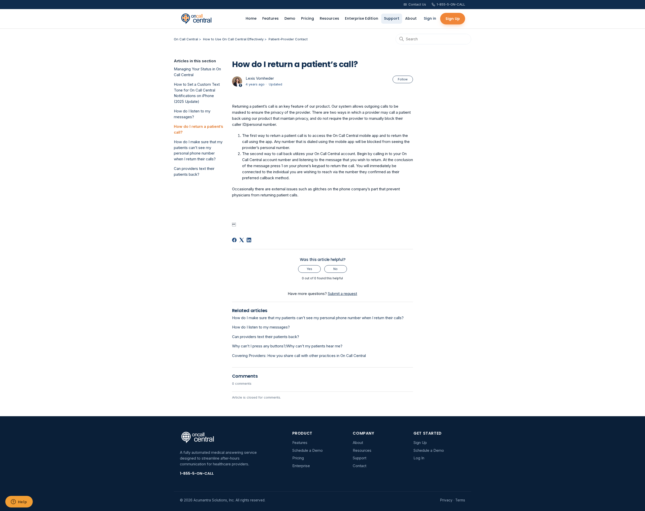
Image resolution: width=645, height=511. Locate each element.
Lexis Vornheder (260, 78)
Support (391, 18)
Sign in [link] (430, 18)
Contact (359, 466)
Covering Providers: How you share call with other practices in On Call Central (299, 355)
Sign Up (452, 18)
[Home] (196, 18)
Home (251, 18)
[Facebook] (234, 240)
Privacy (446, 500)
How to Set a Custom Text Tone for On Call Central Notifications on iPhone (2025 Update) (197, 93)
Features (270, 18)
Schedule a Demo (307, 450)
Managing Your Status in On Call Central (197, 72)
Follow (403, 79)
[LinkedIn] (249, 240)
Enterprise (301, 466)
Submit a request (342, 293)
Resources (329, 18)
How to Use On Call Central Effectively (233, 39)
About (411, 18)
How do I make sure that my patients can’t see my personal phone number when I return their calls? (198, 150)
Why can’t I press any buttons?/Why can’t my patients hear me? (287, 346)
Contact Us (417, 4)
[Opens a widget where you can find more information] (19, 502)
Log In (418, 458)
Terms (460, 500)
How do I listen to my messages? (192, 114)
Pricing (307, 18)
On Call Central (186, 39)
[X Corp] (241, 240)
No (335, 269)
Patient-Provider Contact (288, 39)
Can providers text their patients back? (194, 171)
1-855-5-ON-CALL (451, 4)
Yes (309, 269)
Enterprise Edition (361, 18)
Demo (289, 18)
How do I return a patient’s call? (198, 129)
